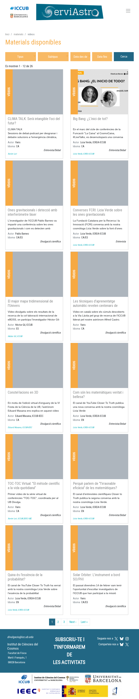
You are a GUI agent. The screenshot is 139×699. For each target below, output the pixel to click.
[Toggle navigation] (128, 11)
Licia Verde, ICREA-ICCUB (83, 154)
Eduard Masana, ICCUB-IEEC (20, 427)
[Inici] (55, 11)
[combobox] (20, 56)
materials (18, 34)
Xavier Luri (12, 154)
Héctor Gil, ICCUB (15, 336)
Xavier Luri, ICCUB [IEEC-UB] (19, 518)
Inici (7, 34)
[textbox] (20, 56)
